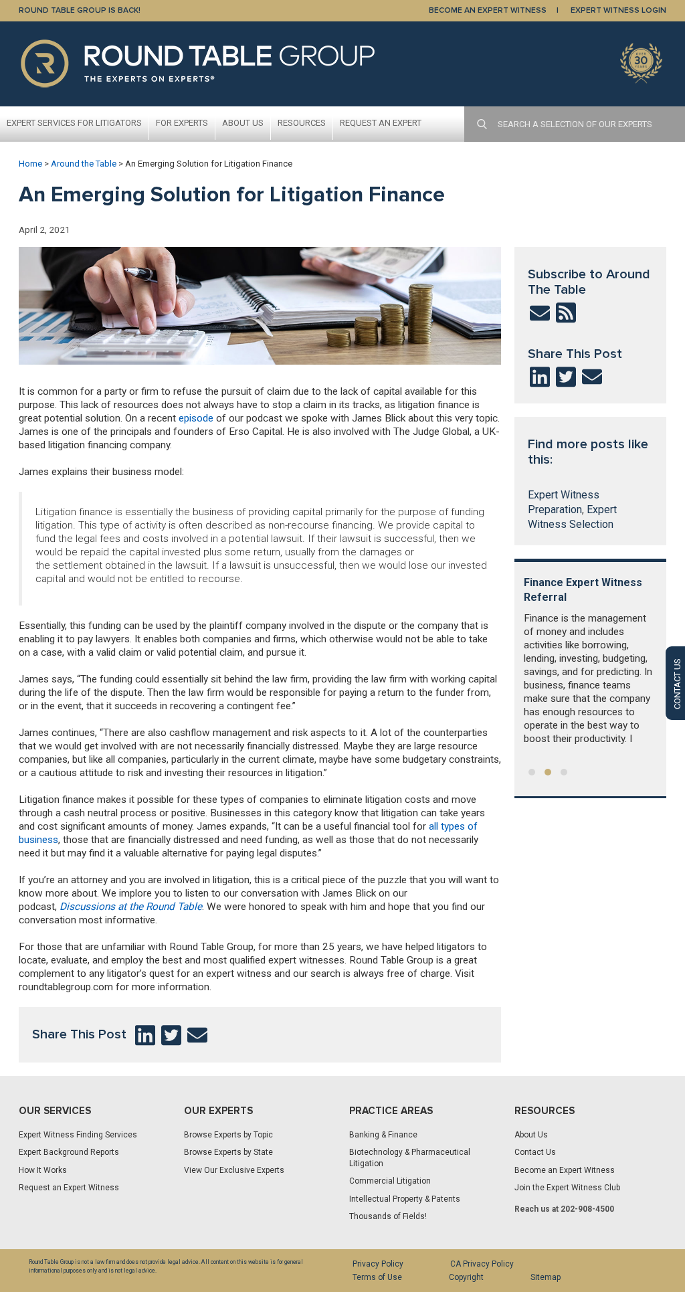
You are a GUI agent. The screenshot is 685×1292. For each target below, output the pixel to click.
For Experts (182, 123)
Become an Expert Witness (564, 1170)
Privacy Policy (378, 1264)
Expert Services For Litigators (74, 123)
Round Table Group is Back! (79, 10)
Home (30, 164)
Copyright (466, 1277)
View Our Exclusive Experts (234, 1170)
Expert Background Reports (69, 1152)
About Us (243, 123)
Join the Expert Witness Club (567, 1187)
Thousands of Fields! (388, 1216)
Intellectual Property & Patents (404, 1199)
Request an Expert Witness (69, 1187)
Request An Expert (380, 123)
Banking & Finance (383, 1134)
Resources (302, 123)
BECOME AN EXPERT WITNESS (488, 10)
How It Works (43, 1170)
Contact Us (535, 1152)
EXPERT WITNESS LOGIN (618, 10)
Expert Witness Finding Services (78, 1134)
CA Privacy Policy (482, 1264)
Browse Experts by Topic (228, 1134)
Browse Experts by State (228, 1152)
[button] (532, 772)
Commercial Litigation (390, 1181)
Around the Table (83, 164)
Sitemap (545, 1277)
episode (196, 418)
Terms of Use (377, 1277)
